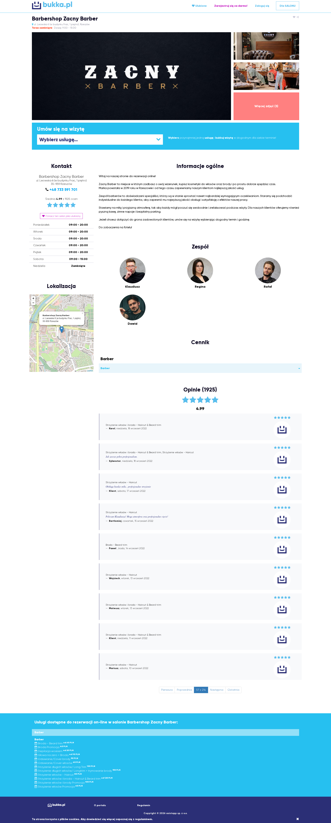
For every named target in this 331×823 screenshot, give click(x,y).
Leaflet (90, 370)
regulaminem (143, 819)
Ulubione (201, 5)
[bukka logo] (56, 805)
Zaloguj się (262, 5)
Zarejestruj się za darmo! (230, 5)
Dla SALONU (287, 5)
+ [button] (33, 298)
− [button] (33, 303)
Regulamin (143, 805)
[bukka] (76, 5)
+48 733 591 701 (63, 189)
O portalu (100, 805)
